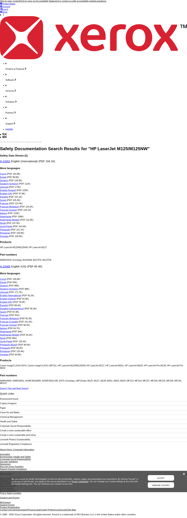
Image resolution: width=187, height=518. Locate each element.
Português (5, 230)
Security (63, 510)
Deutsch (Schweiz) (9, 184)
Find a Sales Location (10, 493)
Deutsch (4, 180)
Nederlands (5, 216)
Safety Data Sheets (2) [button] (14, 155)
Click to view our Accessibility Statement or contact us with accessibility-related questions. (63, 1)
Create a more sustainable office (15, 430)
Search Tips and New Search (14, 388)
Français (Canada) (9, 322)
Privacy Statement (80, 481)
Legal (37, 510)
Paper (3, 408)
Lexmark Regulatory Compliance (16, 444)
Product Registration (10, 507)
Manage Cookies (160, 485)
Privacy (31, 510)
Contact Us (5, 510)
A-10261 (5, 161)
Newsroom (5, 464)
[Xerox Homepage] (93, 58)
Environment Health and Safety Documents (21, 142)
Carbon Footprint (8, 403)
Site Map (71, 510)
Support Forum (7, 505)
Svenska (4, 236)
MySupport (5, 502)
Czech (3, 174)
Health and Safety (8, 421)
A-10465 (5, 266)
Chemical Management (11, 417)
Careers (15, 510)
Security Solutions (9, 462)
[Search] (93, 134)
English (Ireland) (8, 190)
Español (4, 197)
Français (4, 203)
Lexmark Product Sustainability (15, 439)
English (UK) (6, 193)
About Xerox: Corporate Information (17, 450)
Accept (161, 478)
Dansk (3, 177)
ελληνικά (4, 187)
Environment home (9, 399)
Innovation (5, 454)
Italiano (3, 213)
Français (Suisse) (8, 210)
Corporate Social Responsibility (15, 426)
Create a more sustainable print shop (18, 435)
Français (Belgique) (9, 207)
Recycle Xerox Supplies (11, 466)
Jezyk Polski (6, 226)
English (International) (10, 295)
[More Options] (93, 14)
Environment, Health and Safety (15, 457)
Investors (23, 510)
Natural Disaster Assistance (13, 469)
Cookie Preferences (49, 510)
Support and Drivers (9, 498)
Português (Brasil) (9, 345)
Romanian (5, 233)
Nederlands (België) (10, 220)
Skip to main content (10, 1)
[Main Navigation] (93, 137)
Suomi (3, 200)
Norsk (3, 223)
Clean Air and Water (9, 412)
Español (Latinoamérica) (12, 308)
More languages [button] (10, 168)
